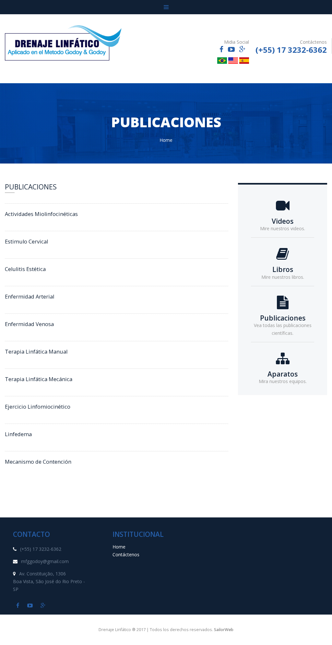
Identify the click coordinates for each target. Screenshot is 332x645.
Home (166, 140)
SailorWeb (223, 629)
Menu (166, 7)
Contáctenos (126, 554)
